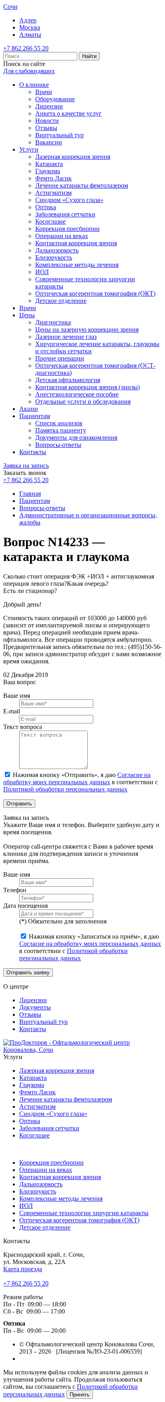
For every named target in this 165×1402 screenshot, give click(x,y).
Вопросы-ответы (58, 444)
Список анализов (58, 423)
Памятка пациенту (60, 430)
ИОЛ (42, 271)
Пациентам (34, 416)
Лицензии (49, 106)
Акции (28, 408)
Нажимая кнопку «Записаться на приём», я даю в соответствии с (90, 947)
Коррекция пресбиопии (67, 228)
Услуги (28, 149)
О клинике (34, 84)
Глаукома (47, 171)
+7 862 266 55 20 (25, 48)
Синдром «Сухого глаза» (69, 199)
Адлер (27, 20)
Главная (30, 493)
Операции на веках (61, 235)
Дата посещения (25, 905)
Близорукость (53, 257)
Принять (80, 1395)
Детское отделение (61, 300)
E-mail (11, 711)
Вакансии (48, 142)
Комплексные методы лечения (77, 264)
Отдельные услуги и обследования (83, 401)
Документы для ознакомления (76, 437)
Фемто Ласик (53, 178)
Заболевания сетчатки (65, 214)
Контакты (32, 452)
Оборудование (55, 99)
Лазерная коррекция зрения (72, 156)
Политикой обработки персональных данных (65, 789)
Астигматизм (53, 192)
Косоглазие (50, 221)
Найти (89, 56)
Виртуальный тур (59, 135)
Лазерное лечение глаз (66, 336)
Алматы (30, 34)
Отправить (19, 804)
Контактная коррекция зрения (76, 243)
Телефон (14, 890)
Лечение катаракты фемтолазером (81, 185)
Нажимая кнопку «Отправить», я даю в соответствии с (80, 782)
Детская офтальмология (67, 380)
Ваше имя (16, 695)
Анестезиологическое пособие (77, 394)
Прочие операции (59, 358)
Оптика (45, 207)
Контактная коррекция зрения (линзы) (87, 387)
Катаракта (49, 163)
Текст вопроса (22, 726)
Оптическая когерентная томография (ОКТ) (95, 293)
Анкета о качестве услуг (68, 113)
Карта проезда (22, 1269)
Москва (29, 27)
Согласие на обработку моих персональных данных (77, 778)
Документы (35, 1007)
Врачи (43, 91)
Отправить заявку (28, 972)
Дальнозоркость (56, 250)
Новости (47, 120)
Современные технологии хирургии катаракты (84, 1213)
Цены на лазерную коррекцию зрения (87, 329)
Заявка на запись (26, 465)
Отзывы (46, 127)
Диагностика (53, 322)
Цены (27, 315)
